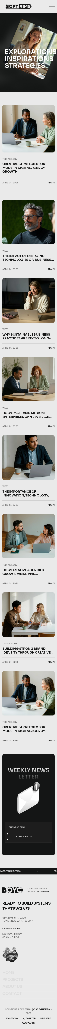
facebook (12, 1018)
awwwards (28, 1023)
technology (9, 159)
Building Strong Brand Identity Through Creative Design (26, 651)
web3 (5, 250)
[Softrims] (18, 6)
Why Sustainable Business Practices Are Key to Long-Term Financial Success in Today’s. (26, 336)
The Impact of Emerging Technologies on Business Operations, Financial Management (26, 258)
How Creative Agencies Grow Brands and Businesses (23, 572)
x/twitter (29, 1018)
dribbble (45, 1018)
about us (12, 987)
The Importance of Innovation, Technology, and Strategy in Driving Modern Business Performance (25, 493)
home (8, 973)
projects (12, 980)
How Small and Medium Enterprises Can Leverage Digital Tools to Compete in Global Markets (27, 415)
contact (12, 993)
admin (51, 182)
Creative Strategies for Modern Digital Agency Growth (23, 168)
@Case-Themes (41, 1009)
